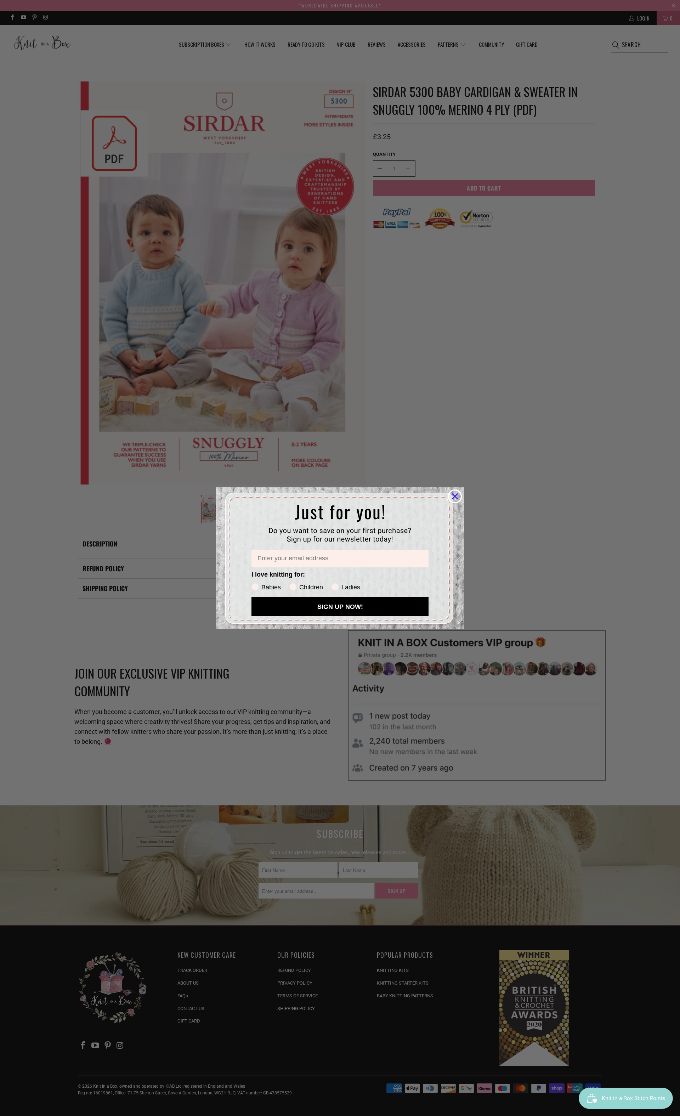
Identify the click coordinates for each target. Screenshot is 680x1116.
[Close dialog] (455, 496)
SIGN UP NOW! (340, 606)
